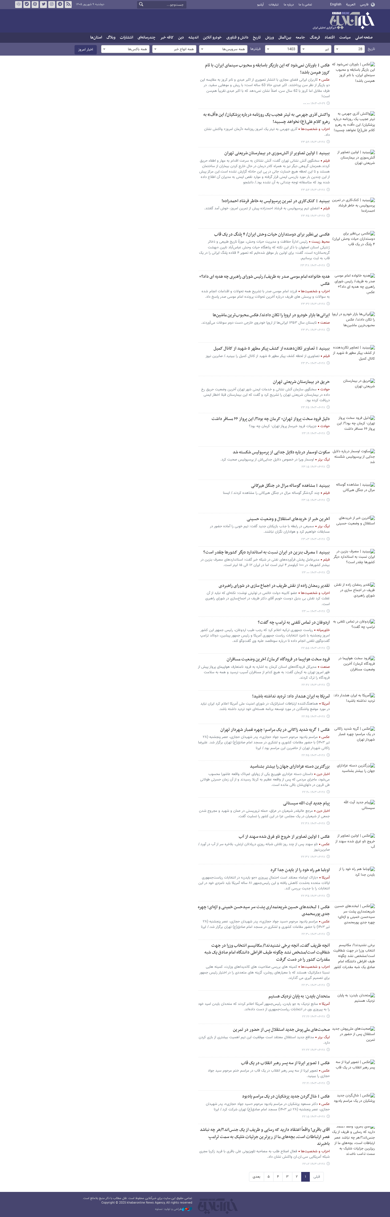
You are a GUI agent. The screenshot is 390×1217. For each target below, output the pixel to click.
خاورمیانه (323, 630)
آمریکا (326, 704)
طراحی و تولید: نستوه (168, 1209)
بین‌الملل (284, 37)
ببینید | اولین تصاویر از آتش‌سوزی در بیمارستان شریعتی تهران (277, 153)
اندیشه (193, 37)
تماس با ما (305, 4)
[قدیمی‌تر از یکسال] (353, 76)
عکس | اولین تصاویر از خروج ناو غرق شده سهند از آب (284, 836)
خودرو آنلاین (212, 37)
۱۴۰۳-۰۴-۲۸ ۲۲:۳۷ (313, 857)
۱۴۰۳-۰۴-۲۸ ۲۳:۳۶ (313, 304)
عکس (325, 80)
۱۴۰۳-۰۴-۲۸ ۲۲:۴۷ (313, 685)
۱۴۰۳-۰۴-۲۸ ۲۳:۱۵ (313, 467)
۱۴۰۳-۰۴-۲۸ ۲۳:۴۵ (313, 216)
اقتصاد (330, 37)
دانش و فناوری (237, 37)
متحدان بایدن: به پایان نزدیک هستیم (299, 996)
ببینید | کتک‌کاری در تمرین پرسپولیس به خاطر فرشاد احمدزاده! (276, 201)
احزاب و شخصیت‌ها (315, 129)
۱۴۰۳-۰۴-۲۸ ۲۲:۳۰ (313, 934)
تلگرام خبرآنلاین (60, 4)
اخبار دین (323, 774)
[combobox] (349, 49)
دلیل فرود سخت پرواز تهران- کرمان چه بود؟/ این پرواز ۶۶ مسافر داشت (271, 419)
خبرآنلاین (343, 21)
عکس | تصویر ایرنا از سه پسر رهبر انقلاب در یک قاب (285, 1063)
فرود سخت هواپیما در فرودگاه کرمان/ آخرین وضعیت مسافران (278, 659)
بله (26, 4)
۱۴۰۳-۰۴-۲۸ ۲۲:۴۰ (313, 792)
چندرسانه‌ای (147, 37)
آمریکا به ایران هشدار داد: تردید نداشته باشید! (291, 696)
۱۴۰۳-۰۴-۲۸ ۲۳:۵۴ (313, 190)
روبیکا (18, 4)
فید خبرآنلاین (68, 4)
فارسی (364, 4)
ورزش (269, 37)
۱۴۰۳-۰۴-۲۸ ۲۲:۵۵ (313, 648)
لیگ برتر (324, 460)
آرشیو (260, 4)
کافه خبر (167, 37)
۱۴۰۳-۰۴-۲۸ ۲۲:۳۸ (313, 823)
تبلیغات (274, 4)
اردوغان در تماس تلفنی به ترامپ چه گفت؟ (294, 622)
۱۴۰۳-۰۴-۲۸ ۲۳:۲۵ (313, 407)
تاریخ (257, 37)
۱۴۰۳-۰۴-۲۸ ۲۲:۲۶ (313, 1016)
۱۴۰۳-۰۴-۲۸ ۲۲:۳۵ (313, 896)
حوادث (325, 389)
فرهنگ (315, 37)
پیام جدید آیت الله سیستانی (306, 803)
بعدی (256, 1177)
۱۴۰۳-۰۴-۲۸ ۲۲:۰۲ (313, 1164)
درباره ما (289, 4)
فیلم (326, 161)
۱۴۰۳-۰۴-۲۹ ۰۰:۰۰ (314, 103)
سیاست (345, 37)
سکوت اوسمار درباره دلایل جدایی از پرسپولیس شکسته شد (281, 452)
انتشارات (126, 37)
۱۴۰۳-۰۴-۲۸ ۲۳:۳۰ (313, 330)
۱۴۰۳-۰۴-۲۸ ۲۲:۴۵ (313, 716)
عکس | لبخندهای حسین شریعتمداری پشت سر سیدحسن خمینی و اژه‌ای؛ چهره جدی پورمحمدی (264, 911)
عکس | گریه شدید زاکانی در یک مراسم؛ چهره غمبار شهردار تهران (275, 729)
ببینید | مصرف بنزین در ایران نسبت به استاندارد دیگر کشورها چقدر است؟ (266, 552)
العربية (350, 4)
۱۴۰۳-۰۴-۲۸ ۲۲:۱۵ (313, 1116)
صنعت (325, 323)
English (335, 4)
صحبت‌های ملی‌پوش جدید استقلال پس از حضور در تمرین (281, 1029)
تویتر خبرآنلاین (43, 4)
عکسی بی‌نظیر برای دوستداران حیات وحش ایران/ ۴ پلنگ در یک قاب (272, 234)
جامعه (300, 37)
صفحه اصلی (364, 37)
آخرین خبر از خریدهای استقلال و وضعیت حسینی (288, 519)
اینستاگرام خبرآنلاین (51, 4)
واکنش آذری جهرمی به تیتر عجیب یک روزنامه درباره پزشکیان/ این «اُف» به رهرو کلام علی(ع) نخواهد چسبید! (266, 118)
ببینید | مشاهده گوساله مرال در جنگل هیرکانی (290, 485)
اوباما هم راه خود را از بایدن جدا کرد (300, 870)
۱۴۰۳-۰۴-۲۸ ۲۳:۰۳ (313, 539)
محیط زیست (320, 242)
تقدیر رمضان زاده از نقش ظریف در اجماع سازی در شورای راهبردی (274, 585)
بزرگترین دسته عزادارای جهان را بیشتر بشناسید (290, 766)
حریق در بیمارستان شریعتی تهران (301, 382)
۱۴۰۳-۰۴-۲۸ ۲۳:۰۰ (313, 572)
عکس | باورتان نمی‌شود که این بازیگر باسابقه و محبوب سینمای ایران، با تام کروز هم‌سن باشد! (267, 69)
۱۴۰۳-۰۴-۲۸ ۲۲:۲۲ (313, 1050)
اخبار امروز (85, 49)
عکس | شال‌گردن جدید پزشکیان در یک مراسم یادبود (286, 1096)
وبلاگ (110, 37)
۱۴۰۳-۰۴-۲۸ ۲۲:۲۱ (313, 1083)
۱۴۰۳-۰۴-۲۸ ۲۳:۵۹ (313, 142)
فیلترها (255, 49)
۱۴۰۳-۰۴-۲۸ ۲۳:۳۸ (312, 265)
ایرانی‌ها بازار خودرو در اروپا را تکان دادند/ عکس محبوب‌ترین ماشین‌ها (271, 315)
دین (181, 37)
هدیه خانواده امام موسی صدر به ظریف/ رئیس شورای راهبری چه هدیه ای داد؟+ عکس (264, 280)
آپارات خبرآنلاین (35, 4)
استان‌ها (96, 37)
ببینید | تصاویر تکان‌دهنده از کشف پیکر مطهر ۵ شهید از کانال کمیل (272, 348)
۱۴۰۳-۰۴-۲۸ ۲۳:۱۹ (313, 433)
